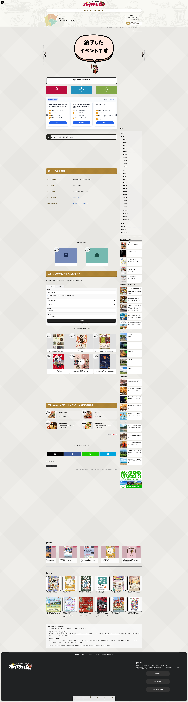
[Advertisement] (81, 155)
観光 (99, 10)
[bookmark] (128, 23)
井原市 (125, 154)
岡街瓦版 (20, 666)
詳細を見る (76, 197)
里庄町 (125, 191)
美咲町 (125, 216)
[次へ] (115, 115)
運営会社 (77, 655)
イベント (86, 10)
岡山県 (49, 466)
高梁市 (125, 161)
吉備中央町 (127, 219)
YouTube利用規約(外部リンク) (105, 655)
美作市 (125, 179)
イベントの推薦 (157, 681)
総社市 (55, 466)
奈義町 (125, 207)
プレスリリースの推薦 (158, 689)
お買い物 (124, 229)
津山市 (125, 145)
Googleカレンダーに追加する (80, 203)
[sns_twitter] (55, 454)
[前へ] (47, 115)
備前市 (125, 167)
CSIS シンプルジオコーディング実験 (83, 634)
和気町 (125, 185)
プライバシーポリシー (88, 655)
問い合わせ (158, 673)
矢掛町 (125, 194)
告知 (103, 10)
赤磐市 (125, 173)
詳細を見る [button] (58, 122)
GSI (72, 634)
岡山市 (125, 139)
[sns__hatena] (108, 454)
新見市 (125, 164)
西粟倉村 (126, 210)
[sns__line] (90, 454)
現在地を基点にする (69, 295)
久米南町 (126, 213)
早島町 (125, 188)
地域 (95, 10)
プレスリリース (125, 232)
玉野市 (125, 148)
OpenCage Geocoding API (112, 634)
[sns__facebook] (72, 454)
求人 (91, 10)
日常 (123, 223)
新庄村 (125, 197)
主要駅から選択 (52, 295)
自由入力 (60, 295)
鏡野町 (125, 201)
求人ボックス (113, 99)
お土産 (123, 226)
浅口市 (125, 182)
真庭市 (125, 176)
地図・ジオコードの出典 (137, 31)
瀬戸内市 (126, 170)
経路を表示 (81, 320)
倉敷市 (125, 142)
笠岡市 (125, 151)
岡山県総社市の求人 (52, 99)
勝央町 (125, 204)
